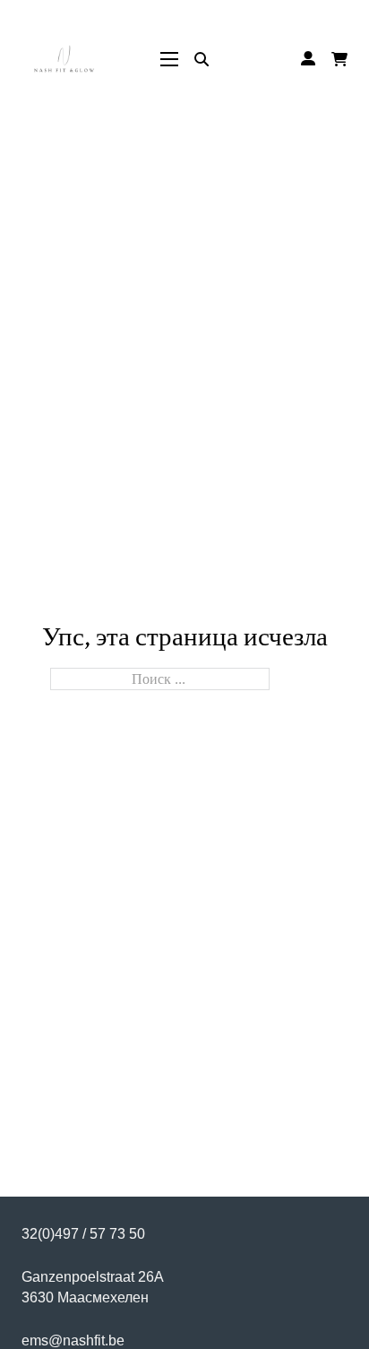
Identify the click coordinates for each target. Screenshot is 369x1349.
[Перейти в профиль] (308, 58)
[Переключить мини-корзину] (339, 59)
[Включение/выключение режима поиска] (201, 59)
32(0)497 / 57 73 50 (83, 1233)
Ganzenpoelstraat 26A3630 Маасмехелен (92, 1286)
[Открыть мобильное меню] (169, 59)
